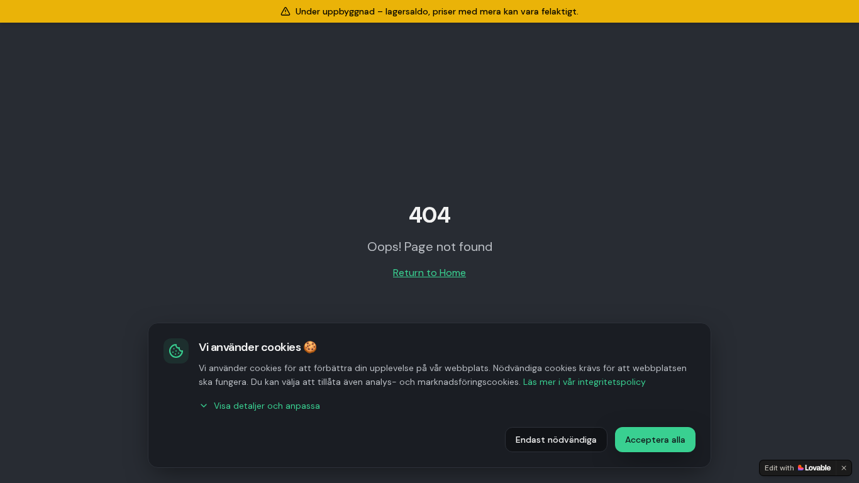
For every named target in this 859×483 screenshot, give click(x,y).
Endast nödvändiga (556, 439)
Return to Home (429, 272)
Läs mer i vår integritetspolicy (584, 381)
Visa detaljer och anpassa (267, 405)
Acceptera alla (655, 439)
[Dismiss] (843, 467)
